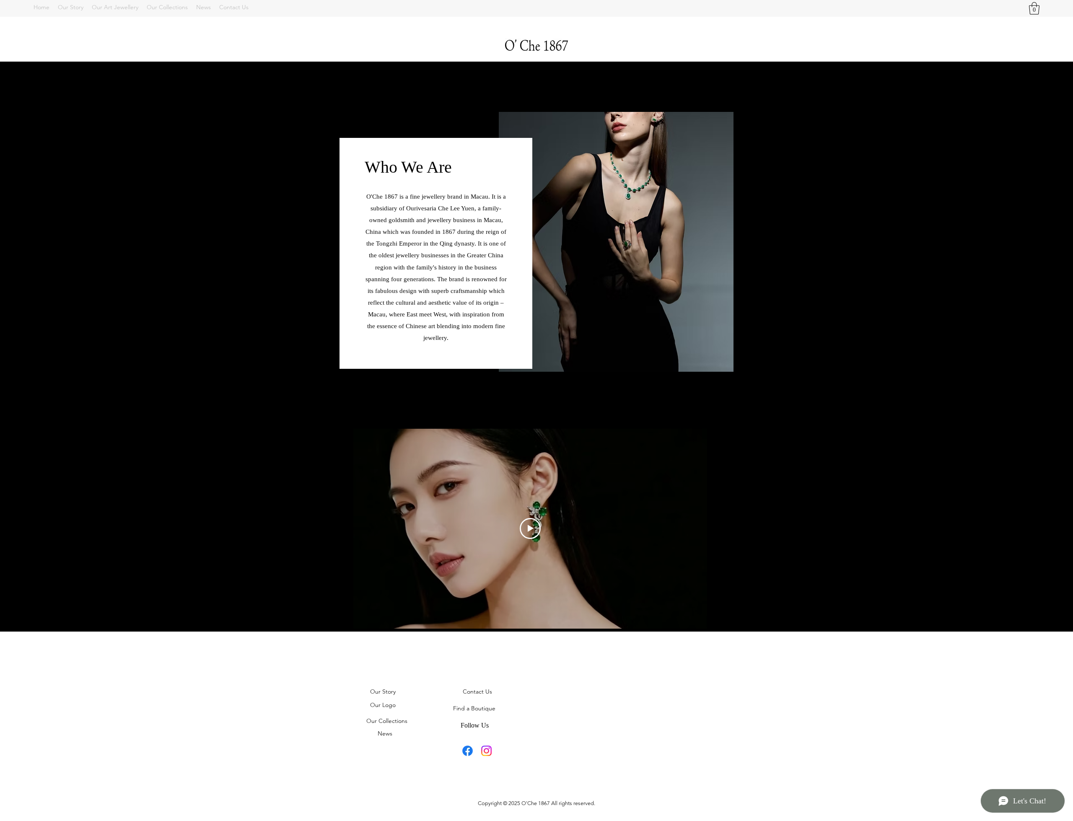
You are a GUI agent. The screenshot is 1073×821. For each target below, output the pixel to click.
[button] (1034, 8)
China (373, 231)
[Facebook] (467, 751)
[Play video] (530, 528)
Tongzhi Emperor (399, 243)
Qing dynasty (457, 243)
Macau (492, 220)
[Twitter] (486, 751)
